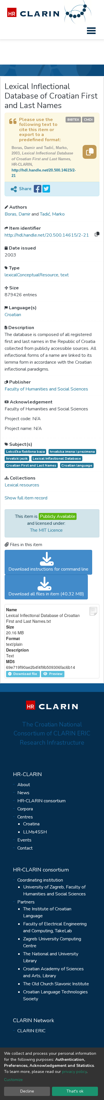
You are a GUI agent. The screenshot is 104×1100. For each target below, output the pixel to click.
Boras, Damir (18, 214)
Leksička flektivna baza (25, 451)
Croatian (13, 315)
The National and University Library (50, 957)
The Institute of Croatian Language (47, 912)
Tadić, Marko (52, 214)
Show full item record (26, 498)
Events (24, 840)
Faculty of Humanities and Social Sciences (46, 389)
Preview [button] (55, 673)
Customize (13, 1079)
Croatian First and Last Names (31, 465)
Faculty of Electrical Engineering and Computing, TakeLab (55, 927)
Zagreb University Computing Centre (52, 942)
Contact (25, 848)
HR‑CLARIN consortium (41, 801)
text (64, 275)
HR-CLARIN (27, 774)
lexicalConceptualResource (31, 275)
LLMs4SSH (35, 832)
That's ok (74, 1091)
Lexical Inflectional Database (57, 458)
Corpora (25, 809)
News (23, 793)
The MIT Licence (46, 530)
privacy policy (74, 1071)
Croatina (31, 824)
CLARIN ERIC (31, 1031)
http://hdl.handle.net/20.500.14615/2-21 (47, 235)
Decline (27, 1091)
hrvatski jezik (17, 458)
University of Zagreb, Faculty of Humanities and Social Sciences (54, 890)
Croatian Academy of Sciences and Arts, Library (53, 972)
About (23, 785)
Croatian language (76, 465)
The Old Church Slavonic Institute (56, 984)
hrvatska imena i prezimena (72, 451)
